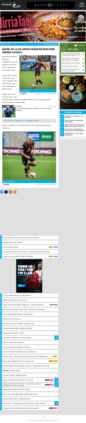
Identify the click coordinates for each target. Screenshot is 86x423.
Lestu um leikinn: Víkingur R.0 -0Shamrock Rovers (21, 120)
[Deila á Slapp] (14, 192)
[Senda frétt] (10, 192)
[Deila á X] (6, 192)
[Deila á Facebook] (1, 192)
